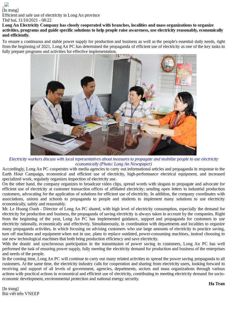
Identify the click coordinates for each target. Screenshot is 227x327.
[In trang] (10, 10)
